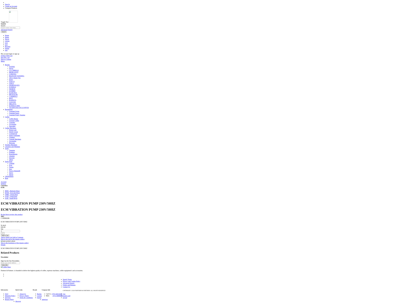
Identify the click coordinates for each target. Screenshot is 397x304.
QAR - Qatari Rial (11, 196)
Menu (3, 61)
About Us (23, 294)
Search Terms (67, 279)
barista (7, 48)
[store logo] (13, 22)
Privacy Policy (24, 296)
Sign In (7, 4)
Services (7, 298)
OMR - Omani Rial (11, 195)
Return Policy (9, 299)
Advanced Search (6, 30)
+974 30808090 (57, 296)
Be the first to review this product (12, 214)
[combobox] (10, 28)
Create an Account (11, 6)
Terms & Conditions (26, 298)
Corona (39, 296)
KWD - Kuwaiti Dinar (12, 193)
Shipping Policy (10, 296)
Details (3, 245)
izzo (6, 45)
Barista (39, 294)
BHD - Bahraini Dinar (12, 191)
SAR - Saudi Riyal (11, 198)
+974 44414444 (57, 294)
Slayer (7, 39)
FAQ (6, 294)
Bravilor (7, 46)
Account (3, 182)
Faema (39, 298)
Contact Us (66, 287)
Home (7, 35)
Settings (3, 184)
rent (6, 50)
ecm (6, 43)
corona (7, 41)
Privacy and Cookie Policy (71, 281)
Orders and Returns (69, 285)
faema (7, 37)
